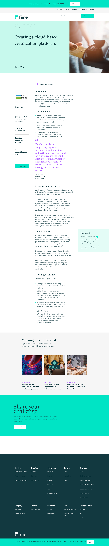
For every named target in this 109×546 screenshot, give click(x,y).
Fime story (18, 509)
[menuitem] (65, 16)
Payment (33, 471)
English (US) (82, 9)
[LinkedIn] (23, 67)
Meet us (74, 4)
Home (16, 24)
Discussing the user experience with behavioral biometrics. (52, 386)
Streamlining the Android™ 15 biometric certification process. (30, 386)
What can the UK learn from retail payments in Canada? (76, 386)
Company (59, 9)
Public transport (52, 493)
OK (90, 542)
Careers (67, 9)
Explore (23, 24)
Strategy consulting (21, 471)
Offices (49, 509)
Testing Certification (21, 480)
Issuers (49, 476)
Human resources (85, 480)
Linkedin (82, 509)
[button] (76, 16)
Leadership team (20, 513)
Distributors (50, 513)
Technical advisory (21, 155)
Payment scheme (20, 130)
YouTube (82, 518)
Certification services (86, 489)
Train (65, 480)
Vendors (49, 489)
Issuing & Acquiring (21, 152)
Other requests (84, 493)
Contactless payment (88, 236)
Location (74, 9)
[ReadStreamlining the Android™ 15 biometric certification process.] (32, 367)
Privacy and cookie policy (69, 514)
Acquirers (50, 480)
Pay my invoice (84, 497)
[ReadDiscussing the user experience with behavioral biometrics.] (54, 367)
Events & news (68, 476)
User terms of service (70, 509)
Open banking (35, 476)
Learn (65, 471)
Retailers (50, 484)
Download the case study (47, 84)
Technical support (85, 476)
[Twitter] (21, 67)
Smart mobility (35, 480)
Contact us (87, 16)
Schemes (50, 471)
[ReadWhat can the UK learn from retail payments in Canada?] (77, 367)
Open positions (35, 509)
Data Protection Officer (87, 484)
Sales (81, 471)
